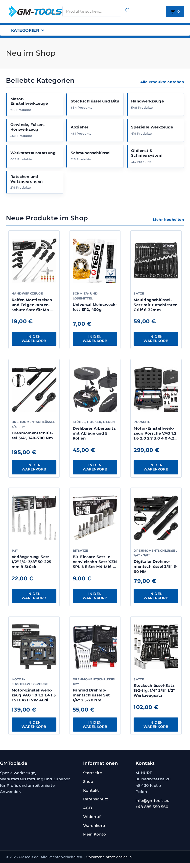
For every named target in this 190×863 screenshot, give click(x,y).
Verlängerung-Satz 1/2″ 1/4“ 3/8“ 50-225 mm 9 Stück (31, 561)
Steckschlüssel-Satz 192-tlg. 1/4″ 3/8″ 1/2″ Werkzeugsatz (154, 690)
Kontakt (91, 790)
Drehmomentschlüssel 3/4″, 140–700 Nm (32, 435)
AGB (87, 808)
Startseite (92, 772)
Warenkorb (94, 825)
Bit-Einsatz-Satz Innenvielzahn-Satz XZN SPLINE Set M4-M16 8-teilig (95, 564)
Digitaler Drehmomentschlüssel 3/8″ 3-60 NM (155, 566)
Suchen (128, 10)
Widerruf (91, 816)
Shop (88, 781)
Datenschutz (95, 799)
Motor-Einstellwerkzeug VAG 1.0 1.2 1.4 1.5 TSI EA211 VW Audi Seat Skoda (34, 698)
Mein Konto (94, 834)
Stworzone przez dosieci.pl (109, 857)
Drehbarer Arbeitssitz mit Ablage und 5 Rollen (94, 433)
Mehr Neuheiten (168, 219)
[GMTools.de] (30, 11)
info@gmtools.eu (152, 800)
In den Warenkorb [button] (34, 338)
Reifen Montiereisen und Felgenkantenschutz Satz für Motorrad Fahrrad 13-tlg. (33, 307)
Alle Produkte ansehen (162, 82)
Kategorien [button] (25, 30)
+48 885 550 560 (152, 806)
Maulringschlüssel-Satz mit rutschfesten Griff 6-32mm (155, 304)
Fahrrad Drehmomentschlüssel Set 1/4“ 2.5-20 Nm (91, 695)
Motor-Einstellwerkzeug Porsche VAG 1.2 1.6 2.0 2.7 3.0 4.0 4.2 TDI (155, 436)
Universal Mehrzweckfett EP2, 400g (95, 307)
